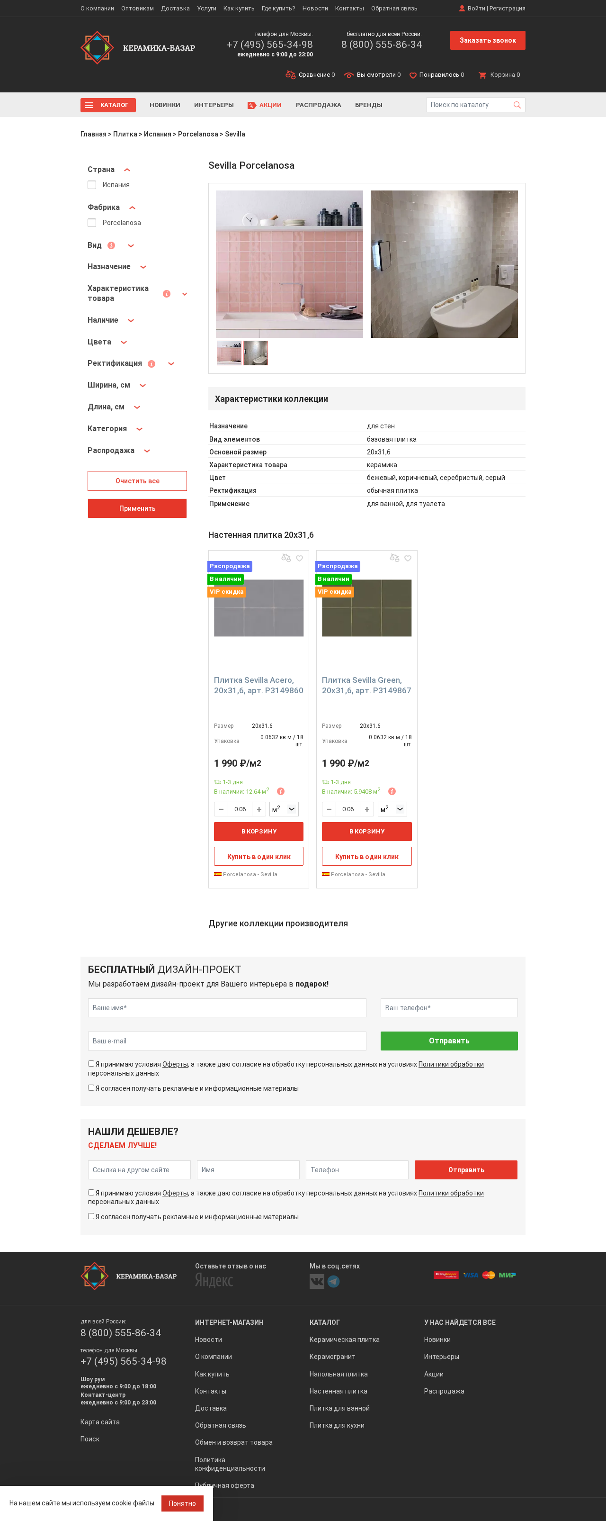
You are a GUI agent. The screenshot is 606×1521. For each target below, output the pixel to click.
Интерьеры (214, 105)
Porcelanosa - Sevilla (249, 874)
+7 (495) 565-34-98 (270, 44)
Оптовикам (137, 8)
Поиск (89, 1439)
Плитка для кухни (337, 1425)
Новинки (165, 105)
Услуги (206, 8)
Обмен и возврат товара (234, 1442)
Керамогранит (333, 1356)
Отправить (449, 1040)
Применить (137, 508)
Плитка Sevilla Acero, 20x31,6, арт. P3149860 (258, 685)
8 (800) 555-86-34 (381, 44)
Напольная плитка (339, 1374)
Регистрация (508, 8)
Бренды (369, 105)
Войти (476, 8)
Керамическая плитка (345, 1339)
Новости (315, 8)
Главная (93, 134)
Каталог (114, 105)
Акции (270, 105)
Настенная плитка (338, 1391)
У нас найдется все (460, 1322)
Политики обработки (451, 1064)
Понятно (182, 1503)
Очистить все (138, 481)
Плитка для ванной (340, 1408)
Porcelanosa (198, 134)
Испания (157, 134)
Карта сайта (100, 1422)
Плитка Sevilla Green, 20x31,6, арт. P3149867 (366, 685)
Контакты (349, 8)
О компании (97, 8)
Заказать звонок (488, 40)
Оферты (175, 1064)
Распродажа (318, 105)
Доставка (175, 8)
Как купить (239, 8)
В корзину (258, 831)
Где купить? (278, 8)
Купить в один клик (259, 856)
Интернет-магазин (229, 1322)
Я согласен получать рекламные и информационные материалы (197, 1088)
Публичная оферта (224, 1485)
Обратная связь (394, 8)
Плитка (125, 134)
